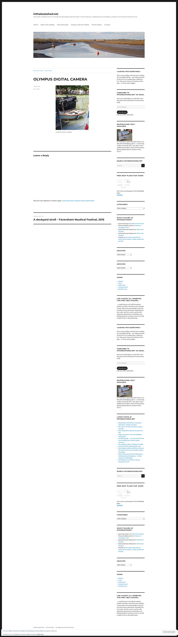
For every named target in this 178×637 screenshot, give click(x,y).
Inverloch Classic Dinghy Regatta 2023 (129, 446)
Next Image (48, 70)
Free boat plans (62, 25)
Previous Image (38, 70)
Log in (120, 283)
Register (120, 281)
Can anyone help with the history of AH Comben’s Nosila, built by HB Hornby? (131, 239)
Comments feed (123, 287)
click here (120, 195)
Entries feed (121, 285)
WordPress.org (122, 289)
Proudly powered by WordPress (65, 627)
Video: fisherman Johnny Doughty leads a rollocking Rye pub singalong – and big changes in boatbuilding (130, 456)
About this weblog (47, 25)
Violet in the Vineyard (137, 223)
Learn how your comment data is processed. (78, 201)
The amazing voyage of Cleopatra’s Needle (130, 444)
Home (35, 25)
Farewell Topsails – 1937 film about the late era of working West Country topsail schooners (131, 440)
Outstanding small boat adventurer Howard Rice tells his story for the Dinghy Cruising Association (131, 450)
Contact (107, 25)
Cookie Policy (40, 634)
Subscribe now (122, 112)
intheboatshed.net (45, 14)
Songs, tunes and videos (80, 25)
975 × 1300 (36, 89)
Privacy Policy (97, 25)
